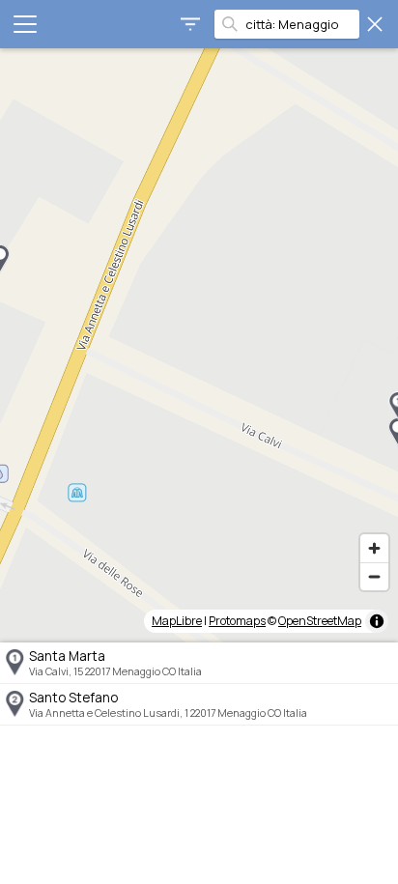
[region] (199, 345)
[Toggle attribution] (376, 621)
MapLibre (177, 621)
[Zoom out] (374, 576)
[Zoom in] (374, 548)
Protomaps (237, 621)
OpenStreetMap (319, 621)
